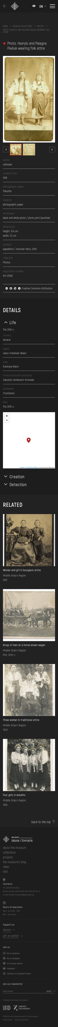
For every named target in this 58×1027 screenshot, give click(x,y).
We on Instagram (13, 958)
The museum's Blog (14, 862)
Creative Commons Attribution (36, 288)
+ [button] (7, 416)
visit (5, 871)
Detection (18, 484)
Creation (17, 476)
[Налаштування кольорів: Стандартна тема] (34, 6)
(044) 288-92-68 (21, 891)
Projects (8, 857)
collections (9, 852)
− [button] (7, 420)
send (48, 991)
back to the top (41, 822)
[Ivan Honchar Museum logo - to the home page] (15, 6)
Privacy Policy (7, 1020)
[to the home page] (29, 839)
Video (6, 867)
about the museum (14, 847)
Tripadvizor (11, 968)
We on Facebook (13, 953)
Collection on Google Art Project (19, 973)
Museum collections (22, 26)
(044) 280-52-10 (34, 891)
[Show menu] (52, 6)
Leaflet (22, 467)
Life (13, 322)
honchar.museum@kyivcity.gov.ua (21, 894)
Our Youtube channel (15, 963)
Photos (40, 26)
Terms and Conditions (21, 1020)
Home (5, 26)
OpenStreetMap (32, 467)
